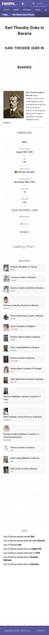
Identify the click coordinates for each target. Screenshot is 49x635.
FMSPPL (8, 4)
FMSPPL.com (25, 631)
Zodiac (38, 10)
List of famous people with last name (24, 540)
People (6, 10)
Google (25, 224)
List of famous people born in (20, 558)
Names (16, 10)
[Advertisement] (24, 63)
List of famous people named (18, 536)
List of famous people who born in (21, 553)
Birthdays (27, 10)
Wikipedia (25, 217)
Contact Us (41, 631)
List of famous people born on (22, 549)
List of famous (12, 544)
